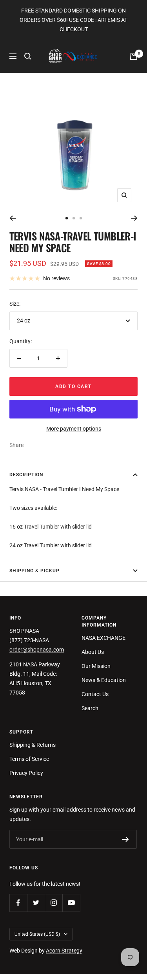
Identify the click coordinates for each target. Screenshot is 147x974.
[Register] (125, 839)
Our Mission (96, 666)
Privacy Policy (26, 773)
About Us (93, 652)
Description (26, 474)
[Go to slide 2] (74, 218)
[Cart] (134, 56)
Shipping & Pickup (34, 570)
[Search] (27, 56)
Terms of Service (29, 759)
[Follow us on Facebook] (18, 903)
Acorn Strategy (64, 950)
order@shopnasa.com (36, 649)
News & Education (104, 680)
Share (16, 445)
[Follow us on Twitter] (36, 903)
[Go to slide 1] (66, 218)
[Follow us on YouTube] (71, 903)
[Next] (134, 218)
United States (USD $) (37, 934)
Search (90, 708)
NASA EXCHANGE (103, 638)
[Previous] (12, 218)
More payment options (73, 429)
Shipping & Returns (32, 745)
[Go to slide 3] (81, 218)
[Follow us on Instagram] (53, 903)
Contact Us (95, 694)
